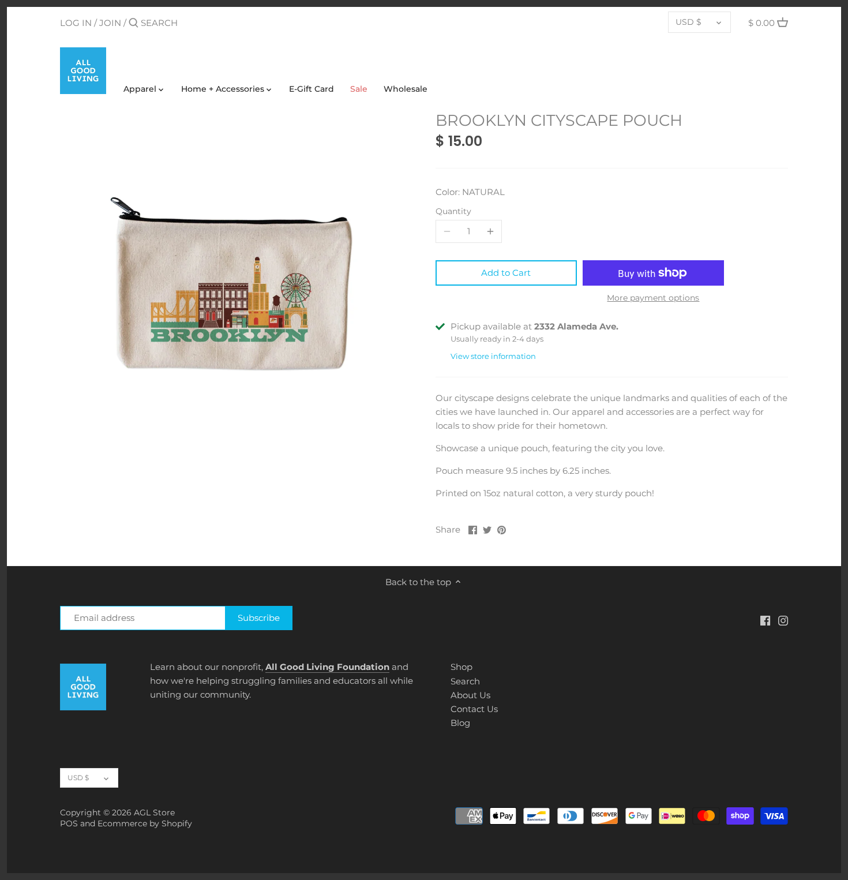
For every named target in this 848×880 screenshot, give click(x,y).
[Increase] (490, 231)
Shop (461, 666)
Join (110, 22)
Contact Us (474, 708)
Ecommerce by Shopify (144, 823)
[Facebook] (765, 619)
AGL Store (154, 812)
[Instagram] (783, 619)
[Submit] (133, 23)
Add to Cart (506, 272)
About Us (470, 695)
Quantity (453, 211)
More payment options (653, 298)
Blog (460, 722)
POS (69, 823)
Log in (76, 22)
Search (465, 681)
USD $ (688, 22)
